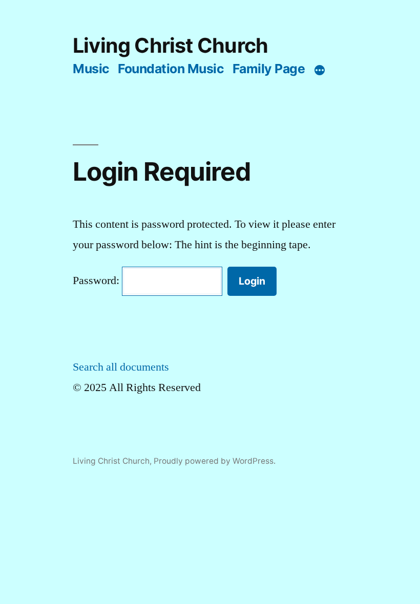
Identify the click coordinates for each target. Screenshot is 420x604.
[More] (319, 70)
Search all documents (121, 367)
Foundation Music (171, 68)
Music (91, 68)
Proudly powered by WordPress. (215, 461)
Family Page (269, 68)
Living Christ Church (170, 45)
